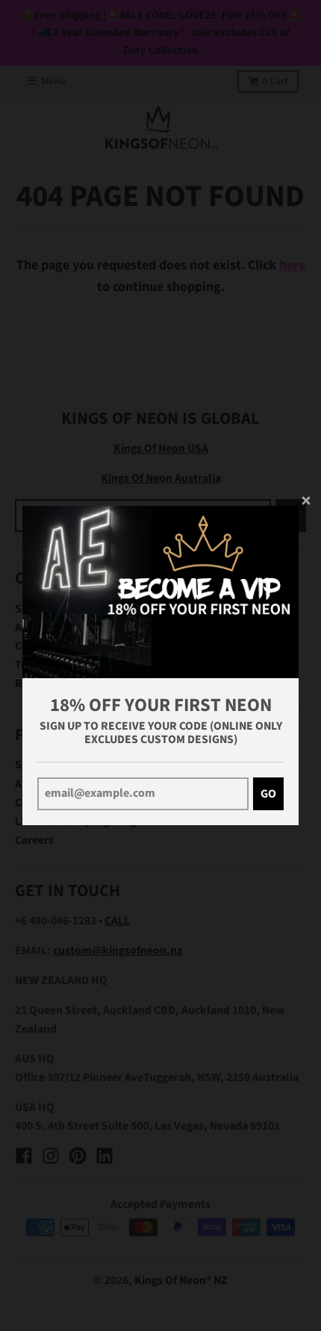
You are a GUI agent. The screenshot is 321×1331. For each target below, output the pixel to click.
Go (268, 794)
